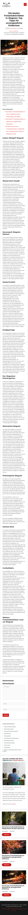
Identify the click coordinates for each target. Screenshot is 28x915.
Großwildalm (7, 747)
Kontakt (23, 908)
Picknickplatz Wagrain (9, 742)
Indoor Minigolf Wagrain (10, 726)
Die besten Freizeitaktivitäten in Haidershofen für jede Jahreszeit (13, 827)
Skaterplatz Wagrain (9, 740)
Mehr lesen (6, 834)
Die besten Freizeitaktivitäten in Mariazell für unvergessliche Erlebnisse (13, 887)
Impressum (5, 908)
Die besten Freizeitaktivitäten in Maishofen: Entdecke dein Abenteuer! (15, 121)
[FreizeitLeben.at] (6, 4)
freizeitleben (5, 831)
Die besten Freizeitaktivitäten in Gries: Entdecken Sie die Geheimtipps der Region (15, 114)
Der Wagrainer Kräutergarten (11, 738)
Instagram (13, 804)
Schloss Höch (7, 745)
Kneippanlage (7, 735)
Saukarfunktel (7, 733)
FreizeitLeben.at (18, 760)
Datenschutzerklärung (14, 908)
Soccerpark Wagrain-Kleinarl (11, 731)
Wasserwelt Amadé (8, 729)
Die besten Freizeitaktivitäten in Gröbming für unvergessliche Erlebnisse (13, 857)
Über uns (14, 910)
